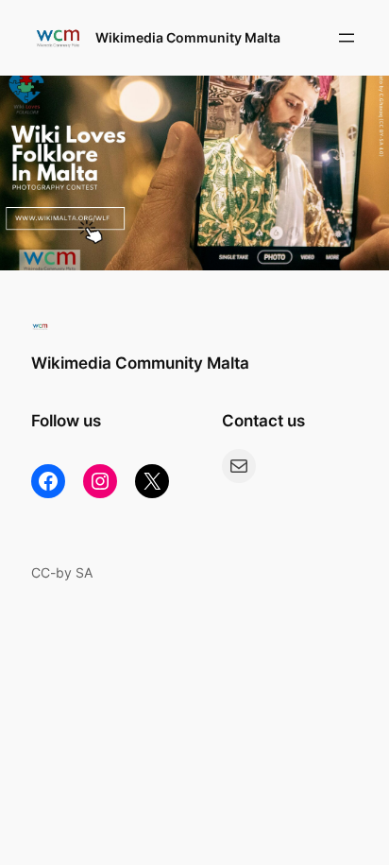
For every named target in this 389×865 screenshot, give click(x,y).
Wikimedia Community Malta (187, 37)
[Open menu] (346, 37)
